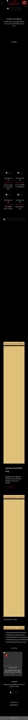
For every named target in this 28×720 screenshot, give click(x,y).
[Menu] (2, 3)
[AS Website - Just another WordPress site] (14, 2)
